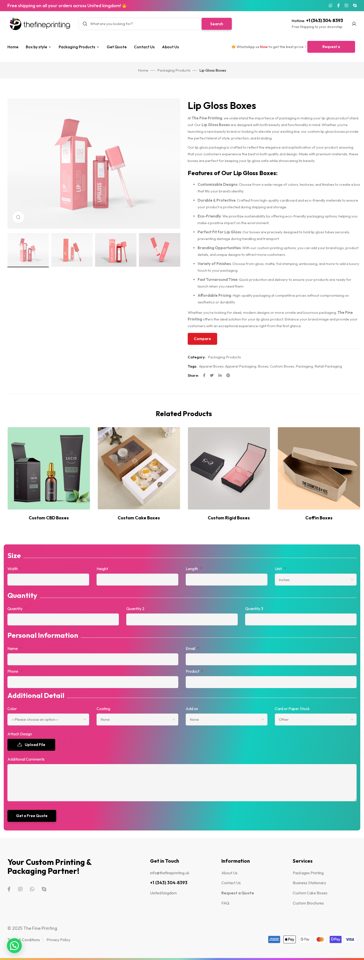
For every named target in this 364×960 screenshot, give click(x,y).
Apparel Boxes (211, 366)
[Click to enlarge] (18, 217)
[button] (331, 47)
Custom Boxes (282, 366)
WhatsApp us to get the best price (270, 46)
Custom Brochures (308, 903)
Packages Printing (308, 872)
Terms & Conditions (23, 939)
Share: (193, 375)
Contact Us (144, 46)
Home (12, 46)
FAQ (225, 903)
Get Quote (117, 46)
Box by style (36, 46)
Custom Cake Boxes (310, 892)
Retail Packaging (328, 366)
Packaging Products (77, 46)
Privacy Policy (58, 939)
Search (216, 23)
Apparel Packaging (240, 366)
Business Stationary (309, 882)
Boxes (263, 366)
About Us (170, 46)
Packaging (304, 366)
